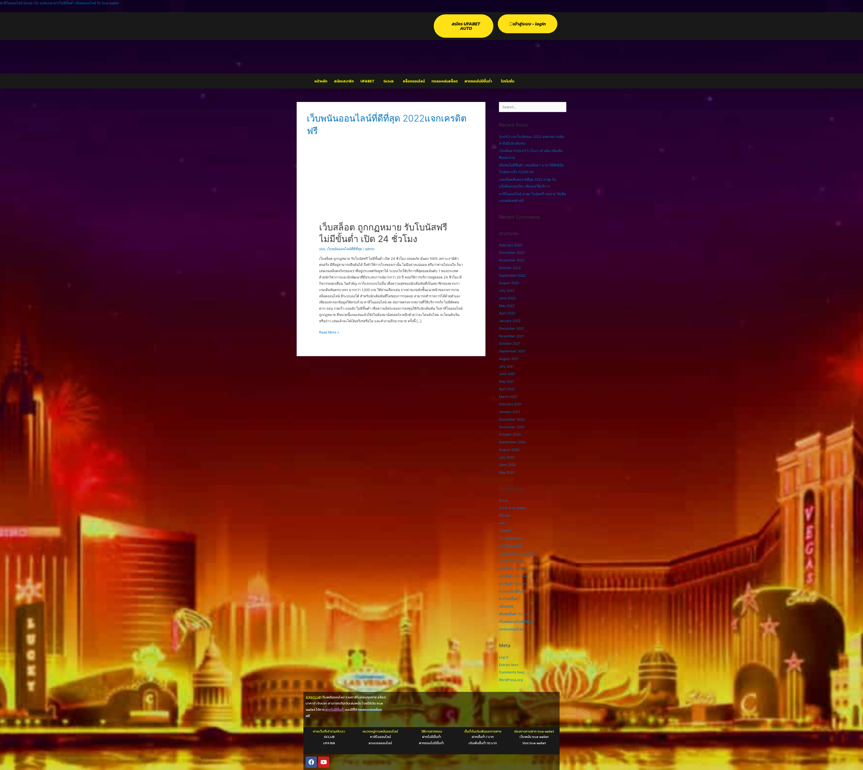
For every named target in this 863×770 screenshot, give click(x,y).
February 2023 (510, 245)
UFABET (367, 81)
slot (322, 249)
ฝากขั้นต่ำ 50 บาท (512, 584)
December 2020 (512, 419)
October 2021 (509, 343)
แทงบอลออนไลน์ (511, 629)
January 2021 (509, 412)
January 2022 (509, 321)
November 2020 (512, 427)
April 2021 (507, 389)
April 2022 (507, 313)
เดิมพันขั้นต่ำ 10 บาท (514, 614)
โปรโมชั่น (507, 81)
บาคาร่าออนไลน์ (511, 561)
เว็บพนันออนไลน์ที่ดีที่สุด (344, 249)
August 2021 (509, 359)
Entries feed (508, 665)
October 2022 (510, 268)
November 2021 (511, 336)
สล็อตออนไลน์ (414, 81)
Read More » (329, 331)
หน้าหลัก (320, 81)
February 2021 (510, 404)
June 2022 (507, 298)
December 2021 (511, 328)
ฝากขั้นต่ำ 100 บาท (513, 576)
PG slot (504, 515)
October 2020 (510, 434)
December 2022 (512, 252)
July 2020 (506, 457)
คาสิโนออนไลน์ (510, 546)
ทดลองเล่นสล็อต (445, 81)
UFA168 (329, 743)
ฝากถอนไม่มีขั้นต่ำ (478, 81)
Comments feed (511, 672)
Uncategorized (510, 538)
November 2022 (512, 260)
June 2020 (507, 465)
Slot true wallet (534, 743)
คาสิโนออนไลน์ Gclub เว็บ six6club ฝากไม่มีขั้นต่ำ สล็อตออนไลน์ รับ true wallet (59, 3)
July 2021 (506, 366)
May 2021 (506, 381)
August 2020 (509, 450)
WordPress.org (511, 680)
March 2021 (508, 397)
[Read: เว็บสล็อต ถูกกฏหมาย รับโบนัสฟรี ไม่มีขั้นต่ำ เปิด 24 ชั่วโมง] (391, 191)
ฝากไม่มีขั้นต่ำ (509, 599)
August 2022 (509, 283)
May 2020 (506, 472)
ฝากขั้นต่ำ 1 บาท (511, 568)
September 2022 (512, 275)
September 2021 (512, 351)
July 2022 (506, 290)
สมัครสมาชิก (344, 81)
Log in (504, 657)
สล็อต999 (506, 606)
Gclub (388, 81)
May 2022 (506, 306)
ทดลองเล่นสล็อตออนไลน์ (517, 553)
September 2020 (512, 442)
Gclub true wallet (512, 508)
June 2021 (507, 374)
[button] (368, 81)
